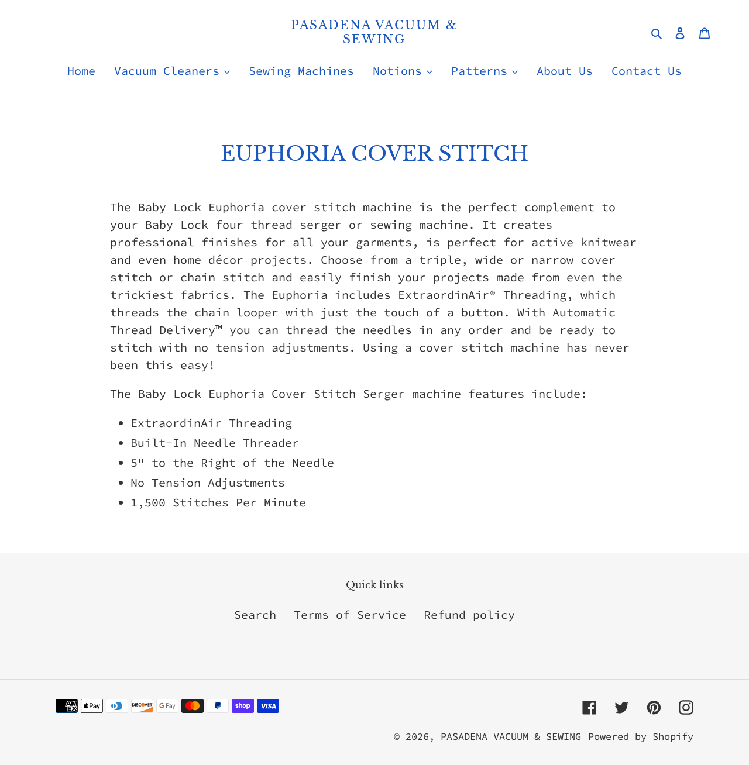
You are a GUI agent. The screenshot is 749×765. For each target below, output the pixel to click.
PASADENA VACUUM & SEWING (374, 32)
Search (255, 614)
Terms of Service (350, 614)
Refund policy (469, 614)
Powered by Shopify (640, 736)
